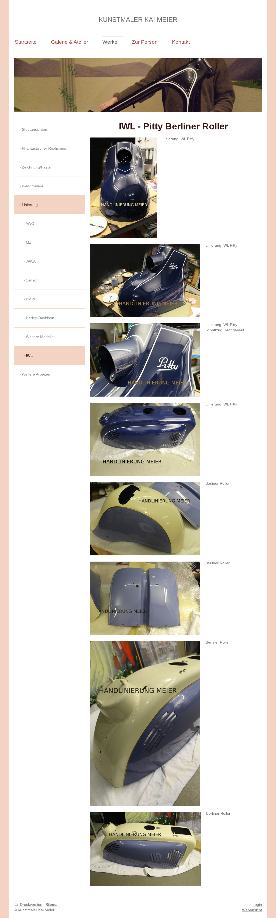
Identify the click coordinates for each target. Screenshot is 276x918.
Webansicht (252, 910)
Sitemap (53, 904)
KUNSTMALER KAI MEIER (138, 19)
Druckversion (31, 904)
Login (257, 904)
